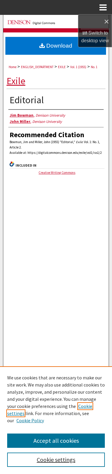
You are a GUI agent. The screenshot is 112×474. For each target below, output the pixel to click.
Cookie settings (56, 459)
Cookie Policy (30, 420)
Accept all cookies (56, 440)
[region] (56, 420)
